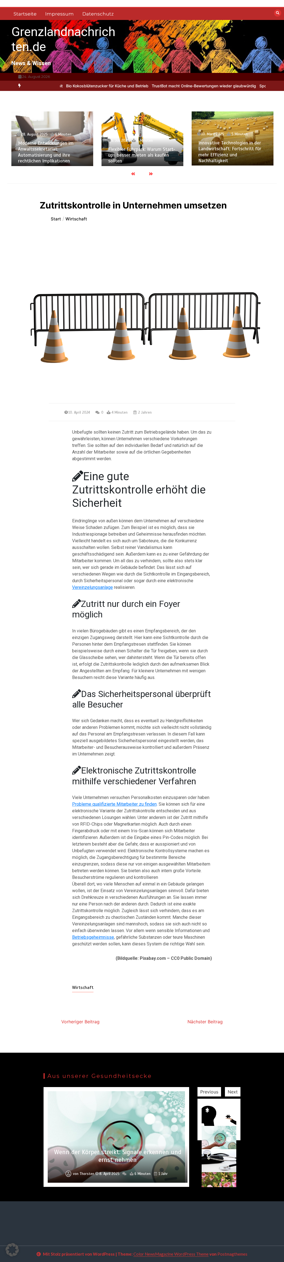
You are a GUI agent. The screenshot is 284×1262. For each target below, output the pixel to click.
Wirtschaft (82, 987)
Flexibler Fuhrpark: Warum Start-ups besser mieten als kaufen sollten (141, 155)
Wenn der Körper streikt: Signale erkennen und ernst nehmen (117, 1156)
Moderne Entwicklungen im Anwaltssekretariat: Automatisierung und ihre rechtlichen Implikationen (45, 152)
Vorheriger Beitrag (80, 1021)
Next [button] (233, 1092)
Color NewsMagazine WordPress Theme (171, 1253)
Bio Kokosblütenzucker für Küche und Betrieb (84, 85)
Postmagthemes (232, 1253)
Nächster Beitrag (205, 1021)
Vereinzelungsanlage (92, 587)
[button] (12, 1250)
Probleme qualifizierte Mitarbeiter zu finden (114, 804)
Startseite (25, 14)
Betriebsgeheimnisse (93, 937)
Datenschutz (98, 14)
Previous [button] (209, 1092)
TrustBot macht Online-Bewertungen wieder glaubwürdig (181, 85)
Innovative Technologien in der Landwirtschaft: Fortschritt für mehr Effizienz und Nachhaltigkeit (229, 152)
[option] (84, 86)
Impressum (59, 14)
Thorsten (87, 1174)
